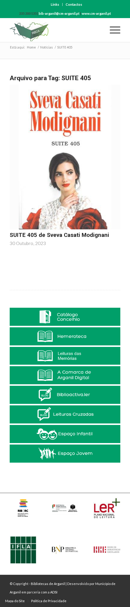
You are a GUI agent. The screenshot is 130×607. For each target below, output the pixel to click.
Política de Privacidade (49, 601)
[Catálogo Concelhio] (65, 317)
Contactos (74, 4)
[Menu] (112, 30)
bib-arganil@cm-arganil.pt (59, 13)
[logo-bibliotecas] (54, 30)
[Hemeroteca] (65, 336)
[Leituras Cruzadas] (65, 414)
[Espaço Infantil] (65, 434)
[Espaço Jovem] (65, 454)
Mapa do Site (15, 601)
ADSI (53, 592)
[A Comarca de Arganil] (65, 375)
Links (55, 4)
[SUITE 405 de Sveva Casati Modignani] (65, 157)
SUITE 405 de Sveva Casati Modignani (59, 235)
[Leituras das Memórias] (65, 356)
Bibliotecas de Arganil (48, 584)
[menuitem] (55, 4)
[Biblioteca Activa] (65, 395)
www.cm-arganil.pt (96, 13)
